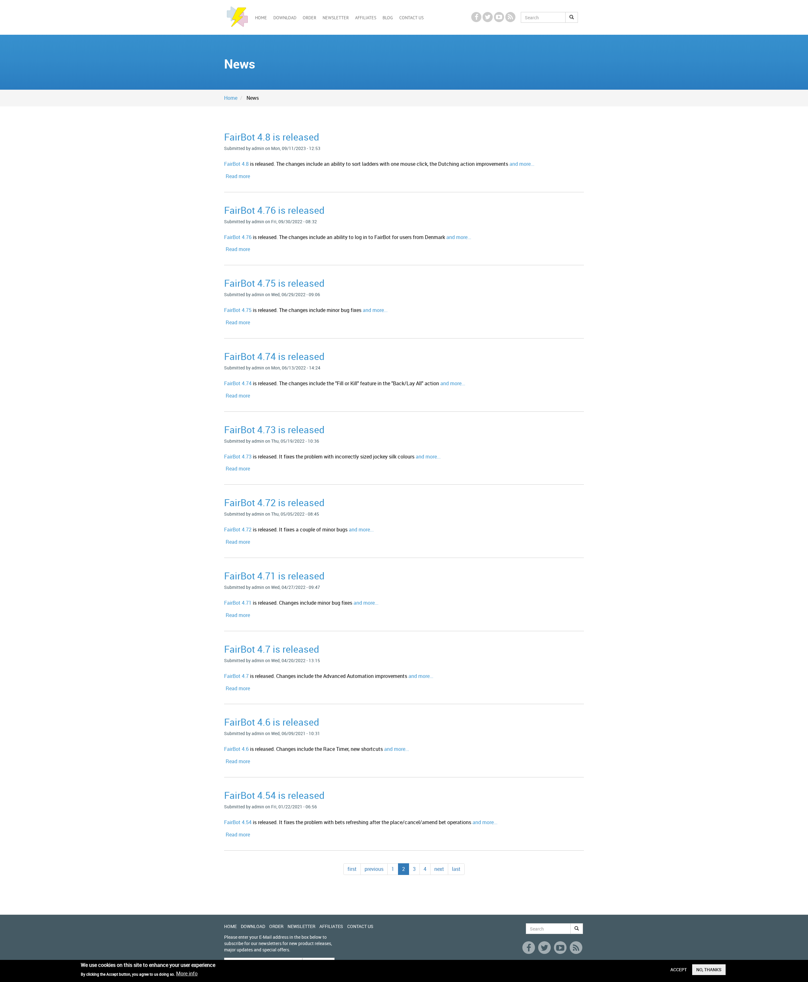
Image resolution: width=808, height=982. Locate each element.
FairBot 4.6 (236, 748)
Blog (388, 18)
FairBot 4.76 (238, 237)
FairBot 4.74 (238, 383)
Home (261, 18)
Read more (238, 176)
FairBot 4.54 (238, 822)
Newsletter (336, 18)
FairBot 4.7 (236, 676)
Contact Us (411, 18)
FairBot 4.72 (238, 529)
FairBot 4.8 (236, 163)
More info (187, 973)
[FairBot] (238, 17)
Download (284, 18)
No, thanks (709, 970)
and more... (521, 163)
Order (309, 18)
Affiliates (365, 18)
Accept (678, 970)
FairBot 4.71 (238, 602)
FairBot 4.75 (238, 310)
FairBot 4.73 (238, 456)
